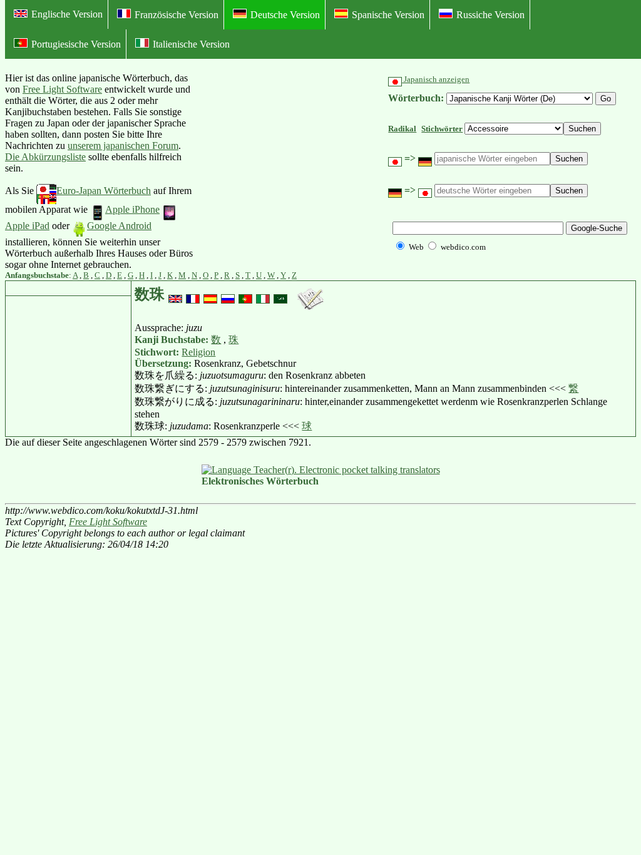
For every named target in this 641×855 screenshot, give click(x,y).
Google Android (119, 225)
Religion (198, 352)
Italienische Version (191, 44)
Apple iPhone (132, 209)
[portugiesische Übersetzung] (245, 294)
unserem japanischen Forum (123, 145)
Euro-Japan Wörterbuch (103, 190)
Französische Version (176, 14)
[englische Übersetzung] (175, 294)
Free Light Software (62, 89)
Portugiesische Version (76, 44)
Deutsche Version (285, 14)
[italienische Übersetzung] (263, 294)
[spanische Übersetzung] (210, 294)
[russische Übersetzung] (228, 294)
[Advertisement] (288, 171)
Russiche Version (490, 14)
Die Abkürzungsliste (45, 156)
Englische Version (67, 14)
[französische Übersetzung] (193, 294)
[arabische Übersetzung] (280, 294)
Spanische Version (388, 14)
